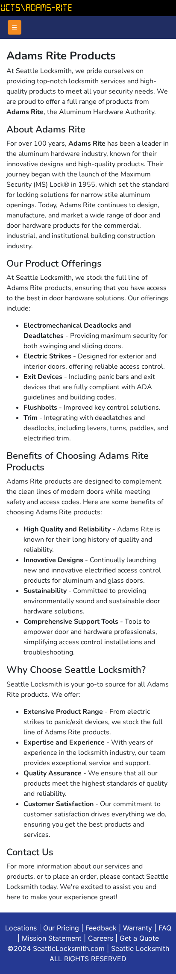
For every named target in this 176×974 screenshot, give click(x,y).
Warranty (137, 928)
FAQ (164, 928)
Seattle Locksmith (140, 948)
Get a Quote (139, 938)
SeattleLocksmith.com (70, 948)
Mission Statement (52, 938)
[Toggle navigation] (14, 27)
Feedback (101, 928)
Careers (100, 938)
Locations (21, 928)
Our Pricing (61, 928)
